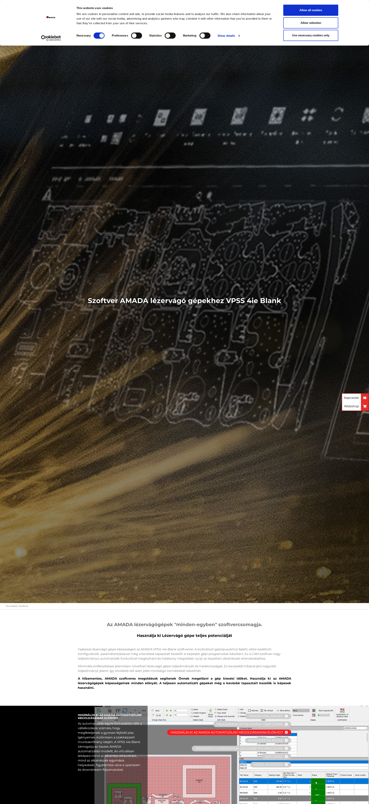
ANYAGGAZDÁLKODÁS (265, 740)
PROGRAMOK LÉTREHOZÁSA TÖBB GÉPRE (250, 724)
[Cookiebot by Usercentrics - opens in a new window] (51, 38)
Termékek (11, 606)
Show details (226, 35)
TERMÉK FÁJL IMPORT (265, 716)
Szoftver (23, 606)
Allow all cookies (310, 10)
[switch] (136, 35)
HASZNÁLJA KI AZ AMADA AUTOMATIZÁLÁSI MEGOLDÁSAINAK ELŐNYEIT (226, 732)
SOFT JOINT (274, 756)
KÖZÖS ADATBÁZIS (268, 765)
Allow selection (311, 22)
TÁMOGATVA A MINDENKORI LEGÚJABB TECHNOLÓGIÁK (239, 748)
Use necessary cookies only (310, 35)
